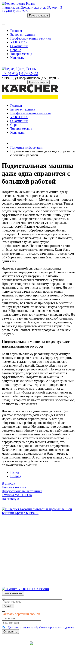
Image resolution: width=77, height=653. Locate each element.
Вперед (15, 476)
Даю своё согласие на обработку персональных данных (41, 627)
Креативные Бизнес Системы (15, 646)
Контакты (17, 57)
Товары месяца (21, 54)
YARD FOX (19, 42)
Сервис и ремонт (22, 536)
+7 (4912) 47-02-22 (15, 11)
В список (8, 483)
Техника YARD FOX (17, 495)
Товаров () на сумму (22, 19)
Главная (16, 30)
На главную (10, 499)
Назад (14, 472)
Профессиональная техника (30, 38)
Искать (7, 606)
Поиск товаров (38, 15)
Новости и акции (23, 540)
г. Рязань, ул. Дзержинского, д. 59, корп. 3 (32, 7)
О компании (19, 46)
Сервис (15, 50)
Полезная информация (26, 147)
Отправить (10, 631)
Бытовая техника (22, 34)
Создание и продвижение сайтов (60, 646)
